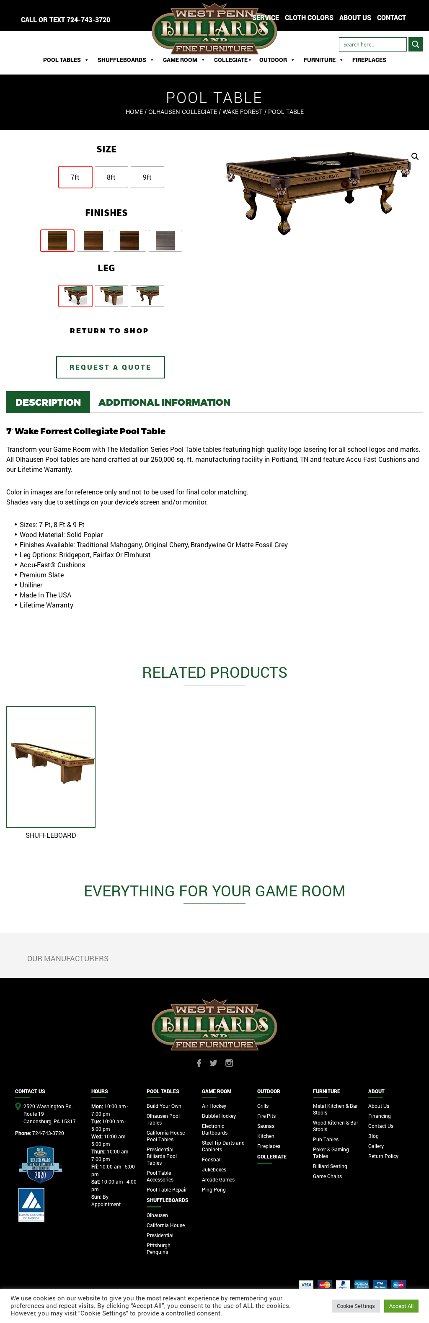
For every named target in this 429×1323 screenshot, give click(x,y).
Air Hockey (214, 1105)
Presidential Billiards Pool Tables (162, 1156)
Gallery (376, 1146)
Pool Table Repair (167, 1189)
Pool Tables (62, 60)
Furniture (320, 60)
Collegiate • (232, 60)
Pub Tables (326, 1139)
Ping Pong (214, 1189)
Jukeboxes (214, 1169)
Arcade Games (218, 1179)
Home (134, 111)
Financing (379, 1115)
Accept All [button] (401, 1306)
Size (106, 148)
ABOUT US (355, 17)
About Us (378, 1105)
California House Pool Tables (166, 1136)
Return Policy (383, 1156)
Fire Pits (266, 1115)
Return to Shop (109, 331)
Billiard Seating (330, 1166)
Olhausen (157, 1215)
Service (265, 17)
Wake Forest (242, 111)
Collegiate (272, 1156)
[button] (415, 156)
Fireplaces (369, 60)
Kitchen (265, 1136)
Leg (106, 267)
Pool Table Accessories (160, 1176)
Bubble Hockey (219, 1115)
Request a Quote (111, 367)
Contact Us (380, 1125)
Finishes (106, 212)
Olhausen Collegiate (182, 111)
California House (166, 1225)
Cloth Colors (309, 17)
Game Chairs (327, 1176)
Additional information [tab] (164, 401)
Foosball (212, 1159)
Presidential (160, 1235)
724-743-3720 (88, 19)
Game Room (180, 60)
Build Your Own (164, 1105)
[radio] (75, 177)
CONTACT (391, 17)
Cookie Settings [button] (356, 1306)
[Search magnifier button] (415, 44)
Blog (373, 1136)
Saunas (265, 1125)
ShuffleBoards (122, 60)
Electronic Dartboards (214, 1129)
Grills (263, 1105)
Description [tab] (48, 401)
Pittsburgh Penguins (159, 1248)
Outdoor (273, 60)
